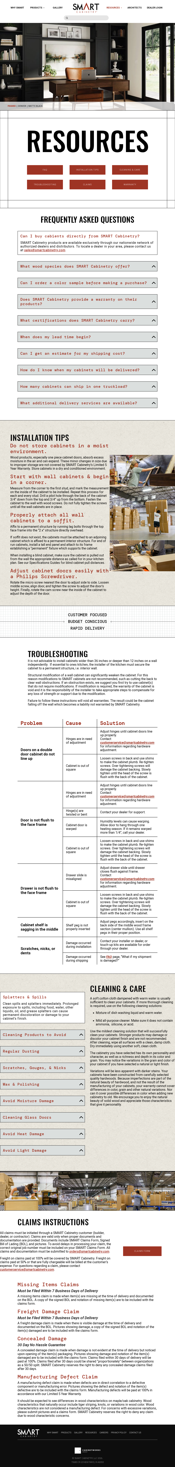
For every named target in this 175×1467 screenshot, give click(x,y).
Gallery (58, 7)
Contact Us (135, 1433)
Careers (104, 1433)
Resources (91, 1433)
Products (66, 1433)
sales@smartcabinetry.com (44, 250)
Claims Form (142, 1251)
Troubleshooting (45, 184)
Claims (87, 184)
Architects (134, 7)
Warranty (130, 184)
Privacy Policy (118, 1433)
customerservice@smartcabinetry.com (127, 742)
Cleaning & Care (130, 170)
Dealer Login (154, 7)
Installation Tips (87, 170)
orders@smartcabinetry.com (89, 1251)
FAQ (45, 170)
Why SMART (17, 7)
